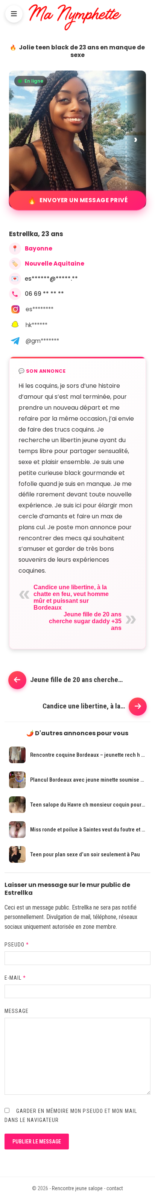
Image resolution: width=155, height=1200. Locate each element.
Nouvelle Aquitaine (54, 263)
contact (114, 1188)
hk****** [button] (36, 325)
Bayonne (38, 248)
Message (17, 1011)
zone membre (99, 926)
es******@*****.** (51, 279)
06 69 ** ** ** (44, 294)
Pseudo (17, 945)
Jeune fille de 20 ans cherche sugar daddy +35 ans (85, 621)
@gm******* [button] (42, 341)
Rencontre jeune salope (77, 1188)
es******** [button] (39, 309)
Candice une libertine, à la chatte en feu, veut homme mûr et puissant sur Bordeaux (71, 597)
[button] (136, 139)
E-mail (15, 978)
